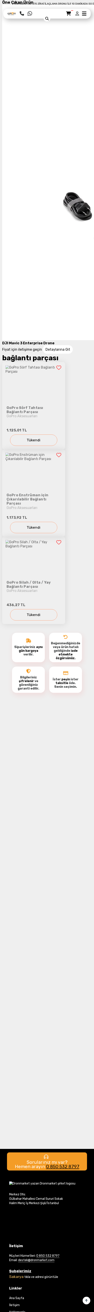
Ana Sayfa (16, 1298)
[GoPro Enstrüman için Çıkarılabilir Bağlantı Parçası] (33, 493)
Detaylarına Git (57, 349)
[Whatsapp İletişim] (30, 13)
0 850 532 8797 (62, 1166)
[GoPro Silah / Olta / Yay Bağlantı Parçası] (33, 580)
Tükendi (33, 440)
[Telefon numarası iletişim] (22, 13)
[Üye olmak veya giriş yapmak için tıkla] (77, 13)
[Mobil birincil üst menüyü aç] (84, 13)
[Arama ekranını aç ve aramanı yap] (47, 18)
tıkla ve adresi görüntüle (41, 1277)
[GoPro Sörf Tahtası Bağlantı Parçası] (33, 405)
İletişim (14, 1305)
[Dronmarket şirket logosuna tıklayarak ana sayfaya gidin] (12, 15)
